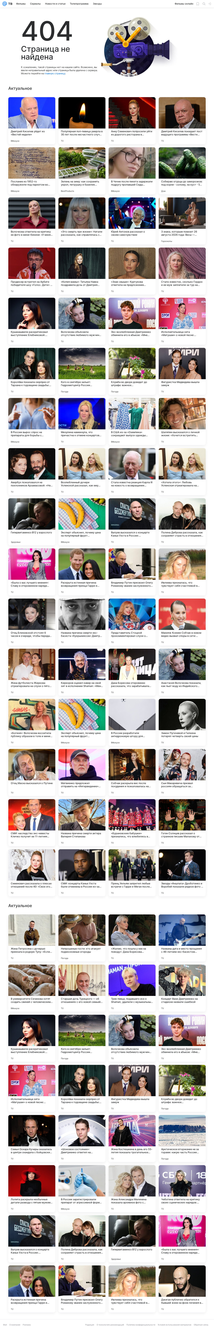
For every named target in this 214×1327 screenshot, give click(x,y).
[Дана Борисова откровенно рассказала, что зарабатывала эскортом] (132, 672)
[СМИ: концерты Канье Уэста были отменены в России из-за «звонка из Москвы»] (81, 872)
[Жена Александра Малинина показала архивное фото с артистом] (132, 1288)
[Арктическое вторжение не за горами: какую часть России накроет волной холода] (182, 1238)
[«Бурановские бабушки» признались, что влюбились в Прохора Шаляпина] (132, 822)
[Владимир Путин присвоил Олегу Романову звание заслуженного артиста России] (132, 571)
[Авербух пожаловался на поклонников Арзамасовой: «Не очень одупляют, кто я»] (31, 471)
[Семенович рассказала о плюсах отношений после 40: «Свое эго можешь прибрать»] (31, 872)
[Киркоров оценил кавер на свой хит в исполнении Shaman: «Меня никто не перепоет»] (81, 672)
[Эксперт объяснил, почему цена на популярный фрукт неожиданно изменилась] (81, 521)
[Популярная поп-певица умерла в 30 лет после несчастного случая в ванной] (81, 120)
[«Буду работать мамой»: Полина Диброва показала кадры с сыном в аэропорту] (31, 922)
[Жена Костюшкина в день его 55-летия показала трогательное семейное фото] (132, 1238)
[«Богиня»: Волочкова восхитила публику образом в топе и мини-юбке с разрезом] (31, 722)
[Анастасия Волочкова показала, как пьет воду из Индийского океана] (182, 672)
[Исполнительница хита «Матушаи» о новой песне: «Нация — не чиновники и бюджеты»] (182, 321)
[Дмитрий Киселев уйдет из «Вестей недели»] (31, 120)
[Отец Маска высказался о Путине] (31, 772)
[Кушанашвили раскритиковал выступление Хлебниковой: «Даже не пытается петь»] (31, 321)
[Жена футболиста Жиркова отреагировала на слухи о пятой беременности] (31, 672)
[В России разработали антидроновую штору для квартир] (132, 722)
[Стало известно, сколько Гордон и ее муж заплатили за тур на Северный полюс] (182, 271)
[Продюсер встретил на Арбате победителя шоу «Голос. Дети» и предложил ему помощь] (31, 271)
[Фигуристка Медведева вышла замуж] (182, 371)
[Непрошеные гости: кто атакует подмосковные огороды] (81, 1038)
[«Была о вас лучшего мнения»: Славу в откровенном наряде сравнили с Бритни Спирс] (31, 571)
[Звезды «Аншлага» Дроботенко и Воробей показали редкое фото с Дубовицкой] (182, 872)
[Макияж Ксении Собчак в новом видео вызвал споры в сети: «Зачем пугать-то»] (182, 622)
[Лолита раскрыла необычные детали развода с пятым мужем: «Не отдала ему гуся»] (31, 1288)
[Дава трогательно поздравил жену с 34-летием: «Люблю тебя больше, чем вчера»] (182, 973)
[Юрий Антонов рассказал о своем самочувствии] (132, 220)
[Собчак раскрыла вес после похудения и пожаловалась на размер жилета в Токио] (132, 772)
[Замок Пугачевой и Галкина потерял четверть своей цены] (182, 722)
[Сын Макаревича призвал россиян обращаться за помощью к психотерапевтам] (182, 772)
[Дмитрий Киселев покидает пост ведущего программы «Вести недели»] (182, 120)
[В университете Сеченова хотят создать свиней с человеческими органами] (31, 1088)
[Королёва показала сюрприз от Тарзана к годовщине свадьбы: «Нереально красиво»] (31, 371)
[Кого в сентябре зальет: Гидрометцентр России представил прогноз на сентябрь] (81, 371)
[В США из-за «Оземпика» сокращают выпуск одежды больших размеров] (132, 421)
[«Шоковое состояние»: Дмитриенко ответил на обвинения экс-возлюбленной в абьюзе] (81, 1238)
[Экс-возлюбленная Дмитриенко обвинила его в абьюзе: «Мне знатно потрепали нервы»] (132, 321)
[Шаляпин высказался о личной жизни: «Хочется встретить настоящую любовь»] (182, 421)
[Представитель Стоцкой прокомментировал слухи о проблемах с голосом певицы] (132, 622)
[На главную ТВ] (9, 4)
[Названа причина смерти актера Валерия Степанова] (81, 822)
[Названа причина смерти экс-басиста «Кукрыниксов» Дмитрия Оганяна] (81, 622)
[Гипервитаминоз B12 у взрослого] (31, 521)
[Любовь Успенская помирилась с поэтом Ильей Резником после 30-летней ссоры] (132, 922)
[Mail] (5, 4)
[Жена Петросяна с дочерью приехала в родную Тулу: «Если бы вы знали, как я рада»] (31, 1038)
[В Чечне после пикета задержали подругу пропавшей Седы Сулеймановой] (132, 170)
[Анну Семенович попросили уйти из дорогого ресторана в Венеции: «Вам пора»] (132, 120)
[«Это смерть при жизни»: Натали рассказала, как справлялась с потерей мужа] (81, 220)
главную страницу (54, 73)
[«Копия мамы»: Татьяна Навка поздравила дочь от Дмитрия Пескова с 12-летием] (81, 271)
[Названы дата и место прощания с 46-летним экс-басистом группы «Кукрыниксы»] (182, 1038)
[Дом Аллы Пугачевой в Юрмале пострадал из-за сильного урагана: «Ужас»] (81, 973)
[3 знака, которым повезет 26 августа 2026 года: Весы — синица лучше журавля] (182, 220)
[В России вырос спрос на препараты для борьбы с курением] (31, 421)
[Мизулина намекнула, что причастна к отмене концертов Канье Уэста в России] (81, 421)
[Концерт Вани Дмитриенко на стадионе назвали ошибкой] (182, 1088)
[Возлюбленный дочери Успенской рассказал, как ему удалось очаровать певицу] (81, 471)
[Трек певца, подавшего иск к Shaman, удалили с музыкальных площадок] (132, 1088)
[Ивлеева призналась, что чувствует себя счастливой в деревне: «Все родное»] (182, 571)
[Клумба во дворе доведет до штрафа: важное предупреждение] (132, 371)
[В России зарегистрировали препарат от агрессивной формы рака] (81, 1288)
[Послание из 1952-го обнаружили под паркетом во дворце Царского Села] (31, 170)
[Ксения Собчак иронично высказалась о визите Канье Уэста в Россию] (81, 922)
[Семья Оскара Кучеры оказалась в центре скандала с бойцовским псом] (31, 1238)
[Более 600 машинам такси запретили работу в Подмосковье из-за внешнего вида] (132, 973)
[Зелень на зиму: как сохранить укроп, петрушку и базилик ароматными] (81, 170)
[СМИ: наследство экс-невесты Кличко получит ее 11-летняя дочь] (31, 822)
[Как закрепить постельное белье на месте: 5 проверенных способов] (31, 973)
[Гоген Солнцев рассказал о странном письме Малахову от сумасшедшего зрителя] (182, 822)
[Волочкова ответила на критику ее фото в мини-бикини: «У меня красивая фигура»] (31, 220)
